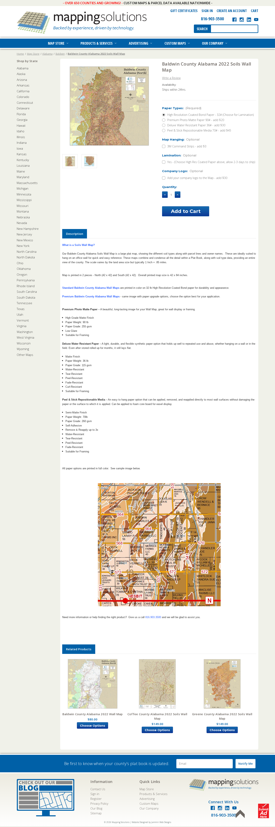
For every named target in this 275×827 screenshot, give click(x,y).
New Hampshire (28, 229)
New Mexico (25, 240)
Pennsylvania (26, 280)
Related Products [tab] (78, 649)
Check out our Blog (45, 797)
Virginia (21, 326)
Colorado (23, 97)
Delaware (23, 108)
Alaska (21, 74)
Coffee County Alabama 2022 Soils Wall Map (157, 716)
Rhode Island (26, 286)
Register (96, 799)
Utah (20, 314)
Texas (21, 309)
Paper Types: (182, 108)
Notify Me (245, 763)
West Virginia (25, 337)
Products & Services (97, 43)
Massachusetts (27, 183)
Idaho (20, 131)
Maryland (23, 177)
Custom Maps (175, 43)
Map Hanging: (181, 139)
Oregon (22, 274)
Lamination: (179, 155)
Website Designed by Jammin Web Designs (151, 822)
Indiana (22, 143)
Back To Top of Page (240, 814)
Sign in (94, 794)
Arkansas (23, 85)
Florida (21, 114)
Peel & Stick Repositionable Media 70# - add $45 (199, 130)
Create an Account (232, 10)
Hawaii (21, 125)
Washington (25, 332)
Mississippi (24, 200)
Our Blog (96, 808)
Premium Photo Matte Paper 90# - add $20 (195, 120)
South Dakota (26, 297)
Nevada (22, 223)
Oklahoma (24, 269)
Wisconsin (24, 343)
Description (74, 234)
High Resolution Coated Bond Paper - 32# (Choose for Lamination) (210, 115)
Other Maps (25, 355)
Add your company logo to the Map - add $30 (197, 178)
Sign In (207, 10)
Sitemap (96, 813)
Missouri (22, 206)
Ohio (20, 263)
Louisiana (23, 165)
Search (202, 28)
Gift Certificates (183, 10)
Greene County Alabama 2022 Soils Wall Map (222, 716)
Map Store (56, 43)
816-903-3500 (212, 18)
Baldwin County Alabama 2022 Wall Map (92, 714)
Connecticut (25, 103)
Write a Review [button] (171, 78)
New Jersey (24, 234)
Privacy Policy (99, 803)
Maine (21, 171)
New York (23, 246)
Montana (23, 211)
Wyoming (23, 349)
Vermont (23, 320)
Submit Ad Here (263, 811)
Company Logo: (182, 171)
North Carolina (26, 252)
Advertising (138, 43)
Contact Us (97, 789)
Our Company (212, 43)
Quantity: (169, 187)
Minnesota (24, 194)
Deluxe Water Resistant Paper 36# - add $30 (196, 125)
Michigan (22, 188)
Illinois (21, 137)
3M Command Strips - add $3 (186, 146)
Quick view (92, 684)
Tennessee (24, 303)
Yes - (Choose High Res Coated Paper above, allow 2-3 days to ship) (211, 162)
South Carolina (27, 292)
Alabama (22, 68)
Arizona (22, 80)
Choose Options (92, 725)
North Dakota (26, 257)
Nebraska (23, 217)
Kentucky (23, 160)
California (23, 91)
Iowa (20, 148)
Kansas (22, 154)
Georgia (22, 120)
